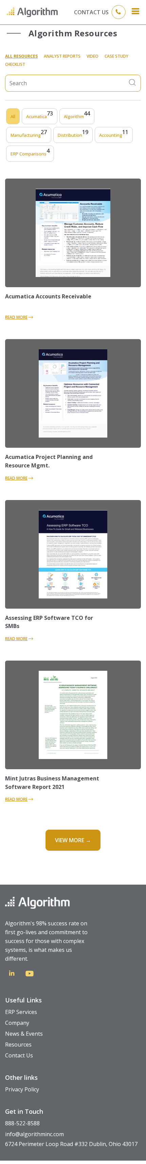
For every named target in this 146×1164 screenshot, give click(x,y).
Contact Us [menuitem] (19, 1055)
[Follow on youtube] (29, 974)
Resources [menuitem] (18, 1044)
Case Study (116, 56)
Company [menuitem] (17, 1023)
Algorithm (77, 116)
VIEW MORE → (73, 840)
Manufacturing (29, 135)
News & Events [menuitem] (24, 1033)
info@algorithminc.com (34, 1134)
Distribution (73, 135)
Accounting (113, 135)
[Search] (132, 83)
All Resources (21, 56)
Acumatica (39, 116)
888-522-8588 (22, 1123)
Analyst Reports (62, 56)
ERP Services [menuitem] (21, 1012)
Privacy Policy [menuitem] (22, 1089)
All (13, 116)
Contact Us (91, 12)
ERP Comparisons (30, 154)
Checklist (15, 64)
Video (92, 56)
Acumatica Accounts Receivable (48, 296)
